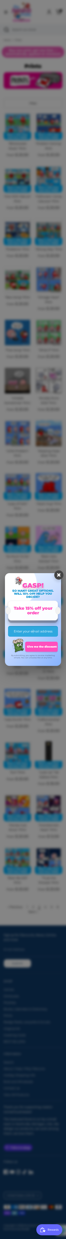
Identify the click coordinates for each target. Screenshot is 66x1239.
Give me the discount (42, 646)
